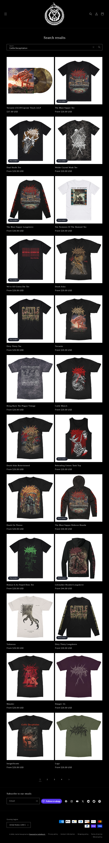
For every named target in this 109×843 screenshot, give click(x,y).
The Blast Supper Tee (65, 108)
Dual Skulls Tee (14, 167)
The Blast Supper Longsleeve (20, 227)
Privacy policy (53, 834)
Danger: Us (60, 704)
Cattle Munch (61, 406)
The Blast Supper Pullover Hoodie (70, 525)
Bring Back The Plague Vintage (21, 406)
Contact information (68, 834)
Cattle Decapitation (22, 834)
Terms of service (96, 834)
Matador (10, 704)
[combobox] (54, 47)
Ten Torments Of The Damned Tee (71, 227)
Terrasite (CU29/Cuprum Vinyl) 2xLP (24, 108)
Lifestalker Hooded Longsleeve (69, 585)
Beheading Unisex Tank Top (68, 465)
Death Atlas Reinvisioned (18, 465)
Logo (57, 763)
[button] (6, 14)
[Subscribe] (37, 801)
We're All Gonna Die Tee (18, 287)
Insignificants (13, 763)
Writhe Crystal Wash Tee (66, 167)
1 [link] (40, 779)
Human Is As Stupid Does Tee (20, 585)
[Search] (99, 47)
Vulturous (11, 644)
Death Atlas (60, 287)
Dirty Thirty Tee (14, 346)
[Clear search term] (93, 47)
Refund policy (97, 837)
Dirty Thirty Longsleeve (66, 644)
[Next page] (69, 779)
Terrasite (59, 346)
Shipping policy (83, 834)
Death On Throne (14, 525)
